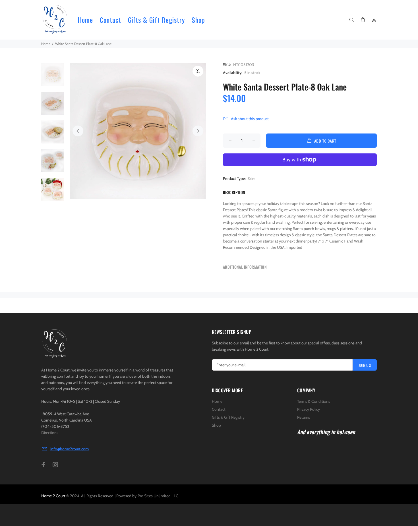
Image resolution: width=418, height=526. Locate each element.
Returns (303, 417)
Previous (78, 131)
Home (45, 44)
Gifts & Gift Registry (228, 417)
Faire (251, 178)
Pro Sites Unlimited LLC (158, 495)
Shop (216, 425)
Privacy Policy (308, 409)
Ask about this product (250, 118)
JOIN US (365, 365)
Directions (49, 432)
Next (198, 131)
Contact (218, 409)
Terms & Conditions (313, 401)
